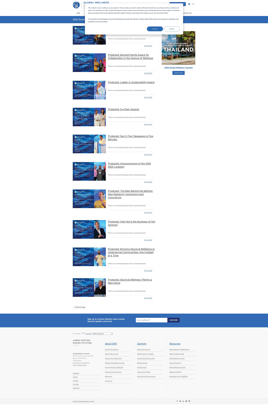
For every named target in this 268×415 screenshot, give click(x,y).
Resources (174, 343)
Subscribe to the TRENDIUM (178, 376)
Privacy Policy (76, 363)
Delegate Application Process (114, 363)
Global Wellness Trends (177, 358)
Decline (171, 29)
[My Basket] (189, 4)
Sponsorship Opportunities (146, 358)
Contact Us (108, 381)
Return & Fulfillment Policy (80, 365)
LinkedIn (75, 381)
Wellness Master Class (176, 354)
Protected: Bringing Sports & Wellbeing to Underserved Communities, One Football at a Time (131, 252)
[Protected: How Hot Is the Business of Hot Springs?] (89, 229)
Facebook (76, 373)
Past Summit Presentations (146, 376)
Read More (148, 46)
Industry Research (175, 363)
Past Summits (142, 367)
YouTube (76, 384)
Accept (155, 29)
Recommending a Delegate (114, 367)
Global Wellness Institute (177, 367)
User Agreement (85, 363)
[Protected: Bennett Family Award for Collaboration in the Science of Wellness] (89, 62)
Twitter (75, 377)
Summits (141, 343)
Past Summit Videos (144, 372)
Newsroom (108, 376)
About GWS (111, 343)
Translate (88, 334)
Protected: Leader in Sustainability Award (131, 82)
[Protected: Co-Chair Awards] (89, 117)
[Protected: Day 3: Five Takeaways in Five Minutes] (89, 144)
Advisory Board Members (113, 358)
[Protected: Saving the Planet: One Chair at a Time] (89, 35)
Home (78, 13)
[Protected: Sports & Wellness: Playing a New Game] (89, 287)
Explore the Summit (143, 349)
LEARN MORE (178, 73)
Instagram (76, 388)
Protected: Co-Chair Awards (123, 109)
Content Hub (187, 13)
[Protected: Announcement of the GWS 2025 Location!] (89, 171)
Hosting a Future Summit (113, 372)
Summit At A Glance (111, 349)
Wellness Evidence (175, 372)
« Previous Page (79, 307)
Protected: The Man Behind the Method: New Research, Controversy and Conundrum (130, 194)
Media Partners (142, 363)
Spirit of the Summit (111, 354)
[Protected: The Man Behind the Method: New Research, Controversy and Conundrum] (89, 198)
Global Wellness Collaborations (179, 349)
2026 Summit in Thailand (145, 354)
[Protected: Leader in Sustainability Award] (89, 90)
